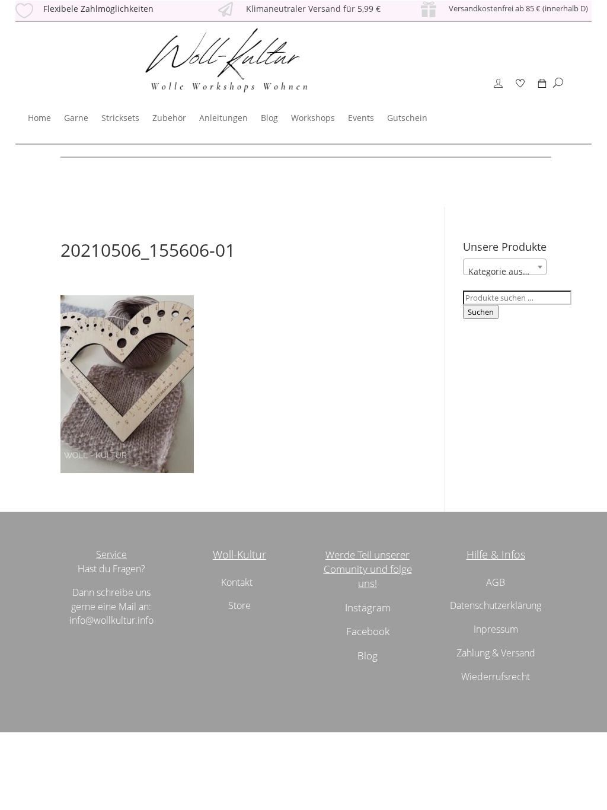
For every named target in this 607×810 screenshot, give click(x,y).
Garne (76, 117)
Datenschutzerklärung (495, 605)
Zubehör (169, 117)
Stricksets (120, 117)
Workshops (313, 117)
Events (361, 117)
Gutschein (407, 117)
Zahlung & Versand (495, 652)
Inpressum (496, 629)
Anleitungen (223, 117)
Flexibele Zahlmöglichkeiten (98, 8)
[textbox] (505, 271)
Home (39, 117)
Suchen (481, 312)
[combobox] (505, 267)
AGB (495, 582)
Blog (269, 117)
